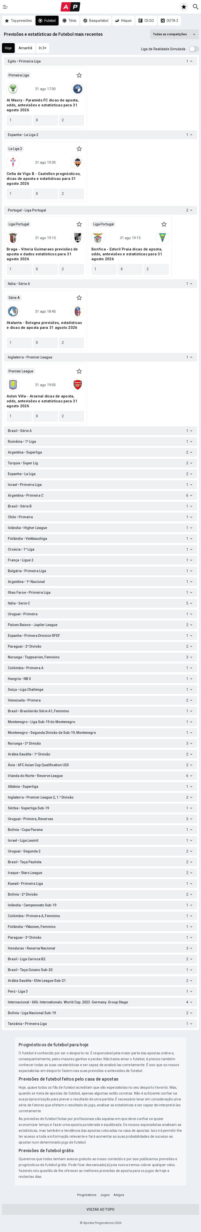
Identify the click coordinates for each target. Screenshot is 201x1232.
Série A (14, 298)
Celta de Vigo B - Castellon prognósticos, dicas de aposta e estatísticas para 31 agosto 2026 (44, 179)
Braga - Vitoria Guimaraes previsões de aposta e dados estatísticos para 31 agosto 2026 (42, 254)
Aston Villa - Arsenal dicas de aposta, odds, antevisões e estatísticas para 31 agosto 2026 (42, 401)
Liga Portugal (19, 224)
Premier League (21, 371)
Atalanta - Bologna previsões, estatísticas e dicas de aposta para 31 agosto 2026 (44, 325)
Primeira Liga (19, 75)
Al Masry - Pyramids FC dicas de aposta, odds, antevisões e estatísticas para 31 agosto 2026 (43, 105)
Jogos (105, 1195)
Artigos (118, 1195)
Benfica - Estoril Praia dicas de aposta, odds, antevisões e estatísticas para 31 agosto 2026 (126, 254)
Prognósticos (86, 1195)
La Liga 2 (15, 149)
